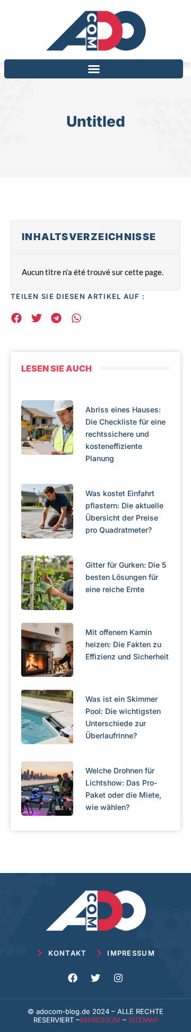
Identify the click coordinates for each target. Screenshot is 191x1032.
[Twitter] (95, 978)
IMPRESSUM (100, 1020)
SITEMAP (143, 1020)
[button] (93, 68)
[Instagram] (118, 978)
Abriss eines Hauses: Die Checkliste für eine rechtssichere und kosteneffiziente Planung (125, 434)
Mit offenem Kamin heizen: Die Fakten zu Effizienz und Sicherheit (127, 644)
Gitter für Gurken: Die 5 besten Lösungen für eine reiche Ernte (125, 577)
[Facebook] (72, 978)
